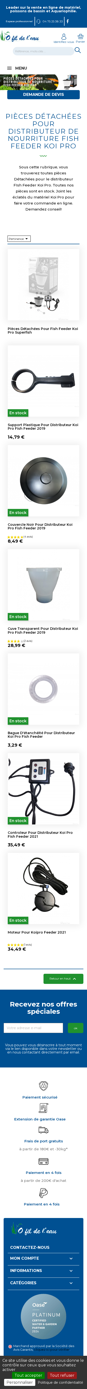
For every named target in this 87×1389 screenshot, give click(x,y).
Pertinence (19, 239)
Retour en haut (63, 979)
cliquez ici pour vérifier (52, 1349)
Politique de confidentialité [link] (60, 1382)
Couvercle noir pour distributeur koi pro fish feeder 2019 (40, 526)
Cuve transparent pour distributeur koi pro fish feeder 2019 (43, 630)
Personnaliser (20, 1382)
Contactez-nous (30, 1247)
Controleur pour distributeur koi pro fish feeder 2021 (40, 834)
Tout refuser (62, 1375)
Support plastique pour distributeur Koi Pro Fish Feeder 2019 (43, 427)
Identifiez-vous (64, 42)
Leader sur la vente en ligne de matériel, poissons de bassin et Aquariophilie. (43, 9)
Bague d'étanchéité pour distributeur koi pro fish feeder (41, 735)
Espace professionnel (19, 21)
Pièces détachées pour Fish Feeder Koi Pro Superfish (43, 331)
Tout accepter (28, 1375)
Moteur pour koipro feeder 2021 (37, 932)
